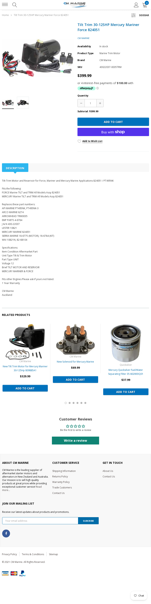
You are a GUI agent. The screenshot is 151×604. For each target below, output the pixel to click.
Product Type (85, 53)
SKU (79, 67)
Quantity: (83, 95)
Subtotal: (83, 111)
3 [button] (74, 403)
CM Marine (83, 38)
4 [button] (77, 403)
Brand (81, 60)
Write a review (75, 440)
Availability (84, 46)
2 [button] (70, 403)
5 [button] (81, 403)
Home (5, 15)
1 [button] (66, 403)
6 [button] (85, 403)
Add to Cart (113, 122)
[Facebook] (6, 533)
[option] (38, 58)
